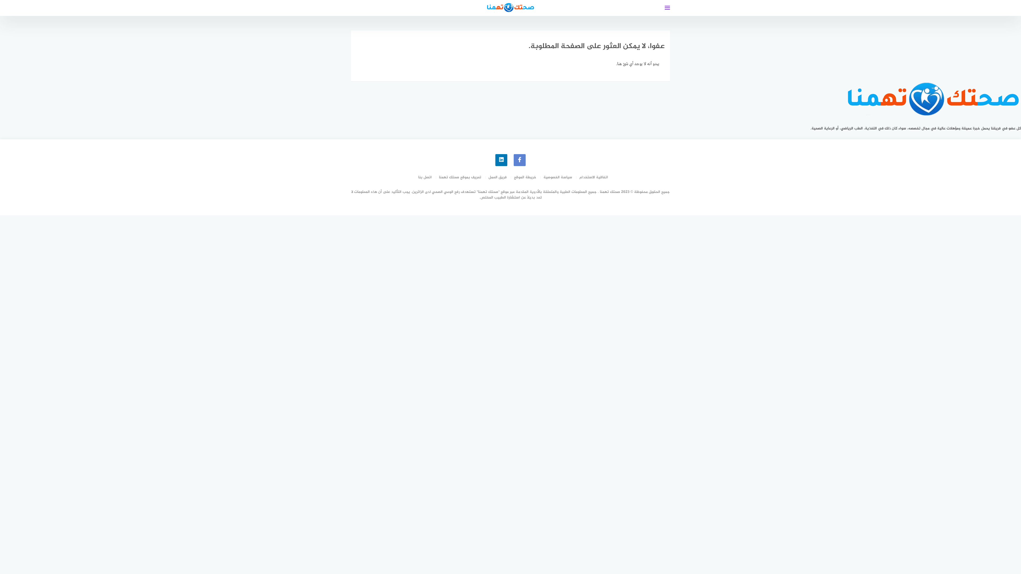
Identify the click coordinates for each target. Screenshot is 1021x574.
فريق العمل (497, 177)
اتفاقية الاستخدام (593, 177)
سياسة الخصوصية (557, 177)
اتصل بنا (425, 177)
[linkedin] (501, 160)
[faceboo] (520, 160)
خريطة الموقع (525, 177)
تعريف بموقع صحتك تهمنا (460, 177)
